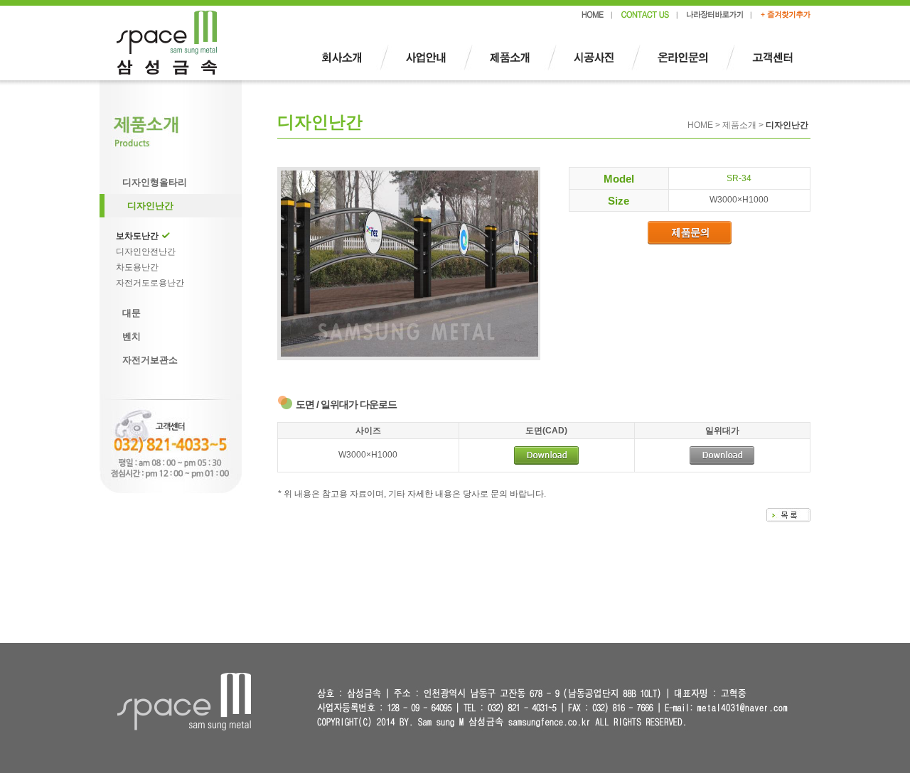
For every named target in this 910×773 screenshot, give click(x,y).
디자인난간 (150, 205)
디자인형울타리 (154, 182)
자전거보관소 (150, 360)
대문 (131, 313)
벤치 (131, 336)
